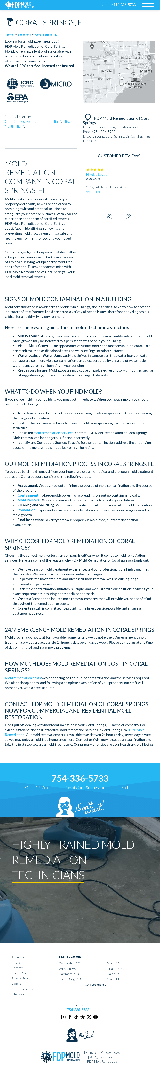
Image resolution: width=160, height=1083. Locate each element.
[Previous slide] (109, 217)
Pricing (16, 962)
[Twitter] (89, 1019)
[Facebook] (70, 1019)
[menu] (148, 5)
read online (93, 204)
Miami (56, 121)
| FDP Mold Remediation (102, 1061)
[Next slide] (128, 217)
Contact (17, 968)
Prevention (26, 510)
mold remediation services (53, 433)
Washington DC (69, 963)
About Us (18, 957)
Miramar (69, 121)
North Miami (14, 126)
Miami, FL (113, 979)
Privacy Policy (21, 978)
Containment (28, 495)
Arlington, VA (67, 968)
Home (10, 34)
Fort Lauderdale (38, 121)
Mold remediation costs (23, 678)
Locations (24, 34)
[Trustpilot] (83, 1019)
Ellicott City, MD (70, 979)
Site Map (18, 994)
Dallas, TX (113, 974)
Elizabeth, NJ (115, 968)
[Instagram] (64, 1019)
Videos (16, 983)
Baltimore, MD (69, 974)
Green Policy (20, 973)
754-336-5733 (80, 778)
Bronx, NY (113, 963)
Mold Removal (29, 500)
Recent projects (22, 989)
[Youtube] (96, 1019)
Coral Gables (15, 121)
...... (95, 984)
